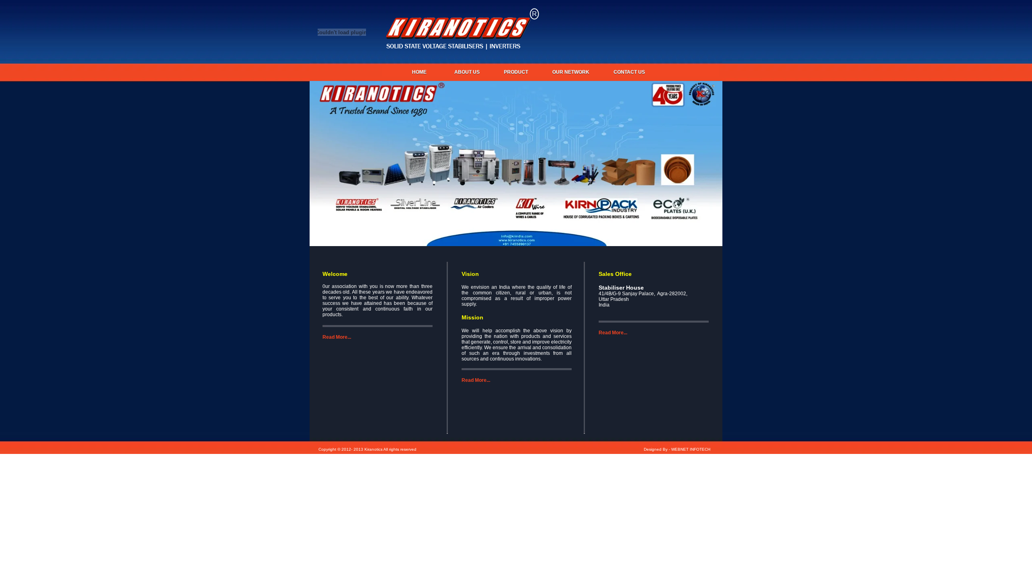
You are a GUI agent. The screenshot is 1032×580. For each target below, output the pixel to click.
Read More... (336, 337)
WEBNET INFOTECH (690, 449)
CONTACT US (629, 72)
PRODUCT (516, 72)
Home (419, 72)
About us (467, 72)
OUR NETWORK (570, 72)
